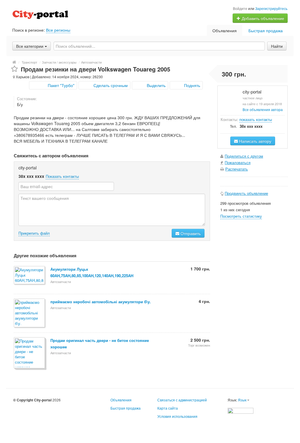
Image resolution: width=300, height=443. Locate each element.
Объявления (224, 30)
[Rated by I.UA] (240, 410)
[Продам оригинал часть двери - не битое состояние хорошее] (30, 353)
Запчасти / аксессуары (59, 62)
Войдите (240, 8)
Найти (277, 46)
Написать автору (254, 141)
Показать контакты (62, 176)
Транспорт (29, 62)
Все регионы (58, 30)
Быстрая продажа (265, 30)
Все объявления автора (263, 109)
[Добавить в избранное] (14, 69)
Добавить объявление (262, 18)
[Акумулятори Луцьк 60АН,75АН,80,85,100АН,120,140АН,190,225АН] (30, 275)
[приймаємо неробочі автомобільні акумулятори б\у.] (30, 313)
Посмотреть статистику (241, 216)
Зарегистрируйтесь (271, 8)
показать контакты (255, 119)
